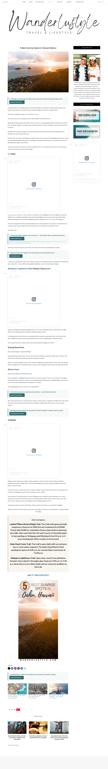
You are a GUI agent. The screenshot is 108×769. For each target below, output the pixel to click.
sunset (36, 114)
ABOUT (31, 1)
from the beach (51, 219)
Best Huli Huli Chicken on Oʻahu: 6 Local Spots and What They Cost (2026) (17, 737)
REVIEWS (69, 1)
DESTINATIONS (40, 1)
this (14, 114)
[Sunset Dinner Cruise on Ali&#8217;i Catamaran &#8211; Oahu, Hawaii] (58, 688)
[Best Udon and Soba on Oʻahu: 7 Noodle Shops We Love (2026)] (38, 727)
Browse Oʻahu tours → (17, 102)
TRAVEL (50, 1)
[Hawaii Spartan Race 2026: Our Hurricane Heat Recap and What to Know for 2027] (59, 727)
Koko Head (14, 369)
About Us (78, 96)
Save (19, 709)
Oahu (41, 147)
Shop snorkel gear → (16, 677)
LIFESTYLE (59, 1)
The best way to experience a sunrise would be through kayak (24, 215)
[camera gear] (86, 122)
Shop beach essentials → (18, 413)
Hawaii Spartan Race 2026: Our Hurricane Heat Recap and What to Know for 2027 (59, 737)
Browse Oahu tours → (17, 238)
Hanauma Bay (28, 380)
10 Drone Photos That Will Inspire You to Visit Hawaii (16, 695)
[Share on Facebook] (9, 709)
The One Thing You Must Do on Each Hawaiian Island (36, 695)
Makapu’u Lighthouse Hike (21, 268)
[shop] (86, 138)
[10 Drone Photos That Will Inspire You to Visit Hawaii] (17, 688)
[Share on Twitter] (12, 709)
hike (19, 247)
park (49, 268)
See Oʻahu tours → (16, 256)
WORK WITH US (80, 1)
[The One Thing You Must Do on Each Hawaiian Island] (37, 688)
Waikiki (56, 226)
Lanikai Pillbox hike (29, 247)
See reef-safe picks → (17, 395)
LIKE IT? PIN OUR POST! (38, 575)
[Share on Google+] (14, 709)
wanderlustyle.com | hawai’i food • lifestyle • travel (87, 179)
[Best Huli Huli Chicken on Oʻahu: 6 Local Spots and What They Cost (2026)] (17, 727)
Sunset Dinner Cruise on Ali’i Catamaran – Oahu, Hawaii (56, 695)
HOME (24, 1)
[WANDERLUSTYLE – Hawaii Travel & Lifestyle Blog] (54, 22)
